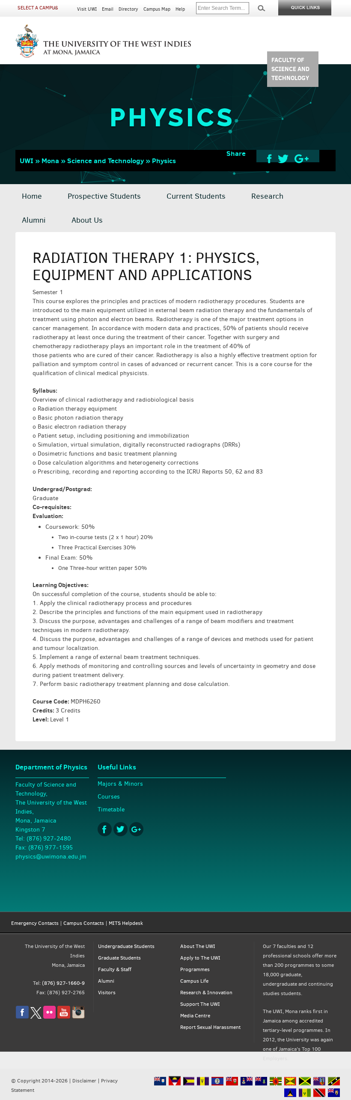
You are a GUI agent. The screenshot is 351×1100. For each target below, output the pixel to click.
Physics (164, 160)
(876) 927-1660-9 (63, 983)
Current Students (196, 196)
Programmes (195, 969)
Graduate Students (119, 957)
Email (107, 9)
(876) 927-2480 (49, 839)
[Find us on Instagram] (78, 1017)
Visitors (107, 992)
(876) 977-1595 (50, 848)
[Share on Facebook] (269, 158)
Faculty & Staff (114, 969)
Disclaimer (84, 1080)
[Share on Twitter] (283, 158)
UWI (26, 160)
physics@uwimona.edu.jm (50, 857)
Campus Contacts (83, 923)
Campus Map (156, 9)
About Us (87, 220)
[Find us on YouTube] (63, 1017)
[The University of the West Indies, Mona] (103, 40)
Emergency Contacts (35, 923)
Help (180, 9)
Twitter (120, 829)
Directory (128, 9)
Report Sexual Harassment (210, 1027)
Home (32, 196)
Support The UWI (200, 1004)
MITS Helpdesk (126, 923)
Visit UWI (87, 9)
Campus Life (194, 981)
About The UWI (197, 946)
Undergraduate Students (126, 946)
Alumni (34, 220)
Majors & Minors (120, 784)
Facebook (105, 829)
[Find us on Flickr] (49, 1017)
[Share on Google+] (301, 158)
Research (267, 196)
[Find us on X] (36, 1017)
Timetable (111, 809)
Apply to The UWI (200, 957)
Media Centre (195, 1015)
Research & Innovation (206, 992)
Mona (50, 160)
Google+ (136, 829)
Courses (109, 797)
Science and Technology (105, 160)
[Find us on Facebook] (22, 1017)
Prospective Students (104, 196)
